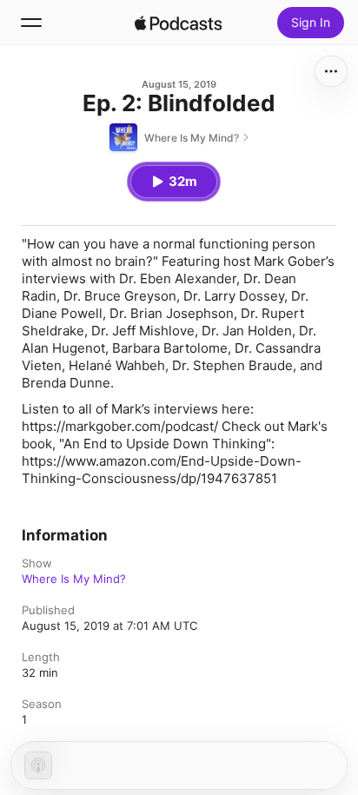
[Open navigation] (31, 22)
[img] (178, 22)
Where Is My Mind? (74, 579)
